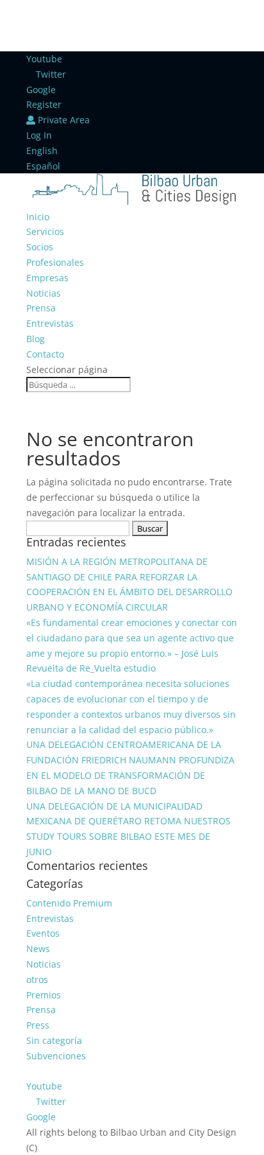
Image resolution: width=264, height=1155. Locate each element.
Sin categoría (54, 1040)
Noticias (43, 293)
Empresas (47, 278)
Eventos (43, 933)
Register (44, 104)
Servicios (45, 231)
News (38, 948)
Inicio (37, 217)
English (42, 150)
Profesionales (55, 262)
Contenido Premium (69, 903)
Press (37, 1025)
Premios (43, 995)
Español (43, 166)
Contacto (45, 354)
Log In (39, 135)
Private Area (62, 120)
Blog (35, 339)
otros (37, 979)
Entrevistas (50, 323)
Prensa (41, 308)
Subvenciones (56, 1056)
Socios (39, 247)
